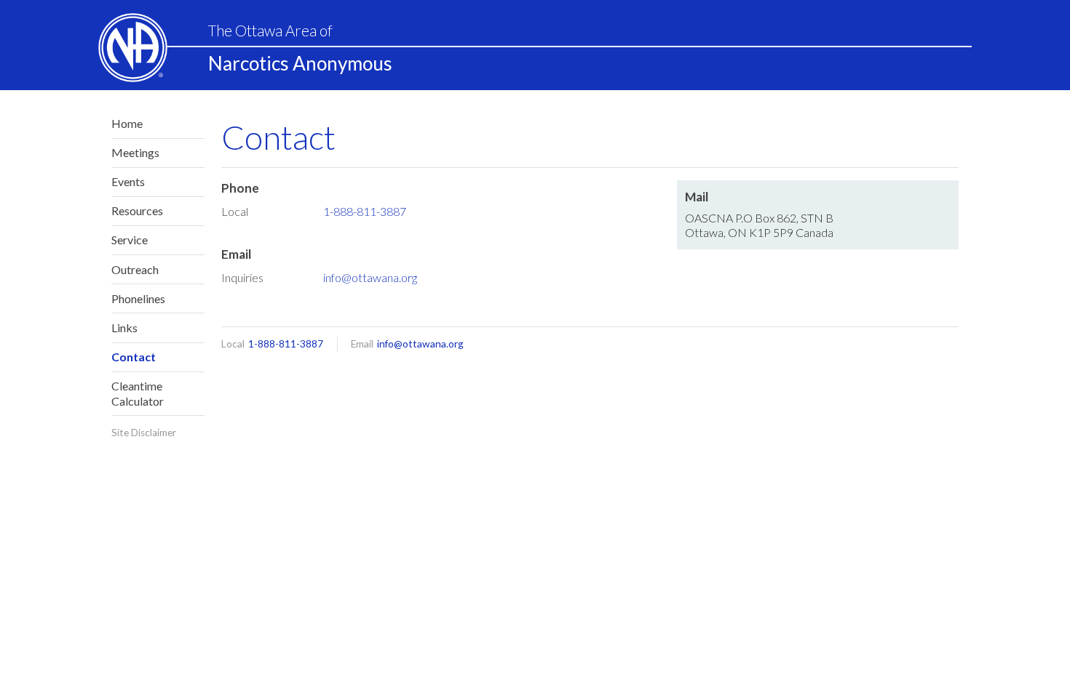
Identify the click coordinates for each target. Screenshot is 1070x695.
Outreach (135, 269)
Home (127, 123)
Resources (137, 210)
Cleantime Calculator (137, 393)
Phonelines (138, 298)
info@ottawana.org (370, 277)
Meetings (135, 152)
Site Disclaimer (143, 432)
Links (124, 327)
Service (129, 239)
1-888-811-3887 (364, 211)
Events (128, 181)
